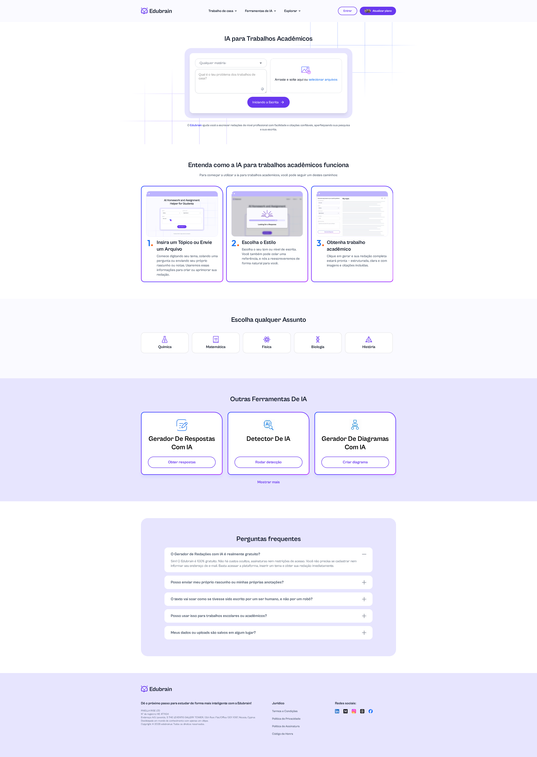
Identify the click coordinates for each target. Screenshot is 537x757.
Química (165, 347)
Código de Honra (282, 734)
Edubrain (196, 125)
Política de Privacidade (286, 718)
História (368, 347)
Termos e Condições (285, 711)
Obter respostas (182, 462)
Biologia (317, 347)
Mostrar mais (268, 482)
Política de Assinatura (286, 726)
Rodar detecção (268, 462)
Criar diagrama (355, 462)
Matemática (215, 347)
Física (266, 347)
